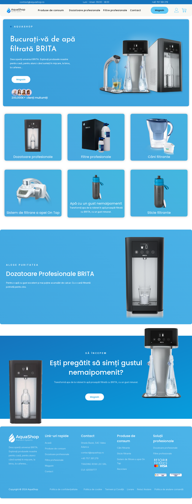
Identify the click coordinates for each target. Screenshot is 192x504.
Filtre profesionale (115, 10)
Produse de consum (51, 10)
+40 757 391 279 (160, 2)
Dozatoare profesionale (84, 10)
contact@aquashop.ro (32, 2)
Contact (135, 10)
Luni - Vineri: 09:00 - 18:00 (96, 2)
